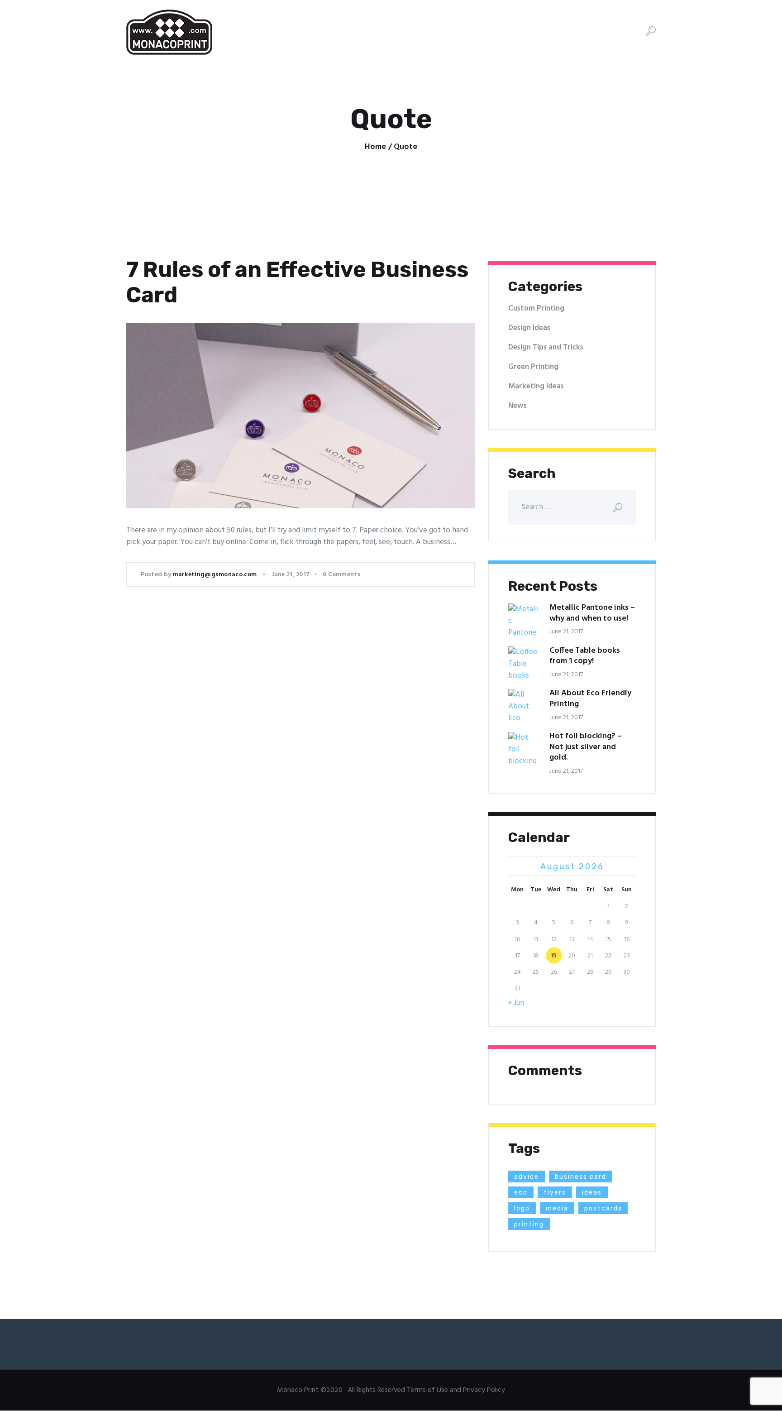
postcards (603, 1208)
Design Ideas (529, 328)
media (557, 1208)
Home (375, 147)
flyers (555, 1192)
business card (580, 1177)
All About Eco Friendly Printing (590, 699)
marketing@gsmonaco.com (215, 574)
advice (526, 1177)
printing (529, 1224)
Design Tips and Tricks (545, 347)
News (517, 406)
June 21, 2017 (291, 574)
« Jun (516, 1003)
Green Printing (533, 367)
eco (521, 1192)
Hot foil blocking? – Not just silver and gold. (585, 747)
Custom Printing (536, 308)
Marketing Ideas (536, 386)
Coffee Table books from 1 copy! (584, 656)
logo (522, 1208)
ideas (592, 1192)
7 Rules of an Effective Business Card (297, 282)
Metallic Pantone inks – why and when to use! (592, 613)
